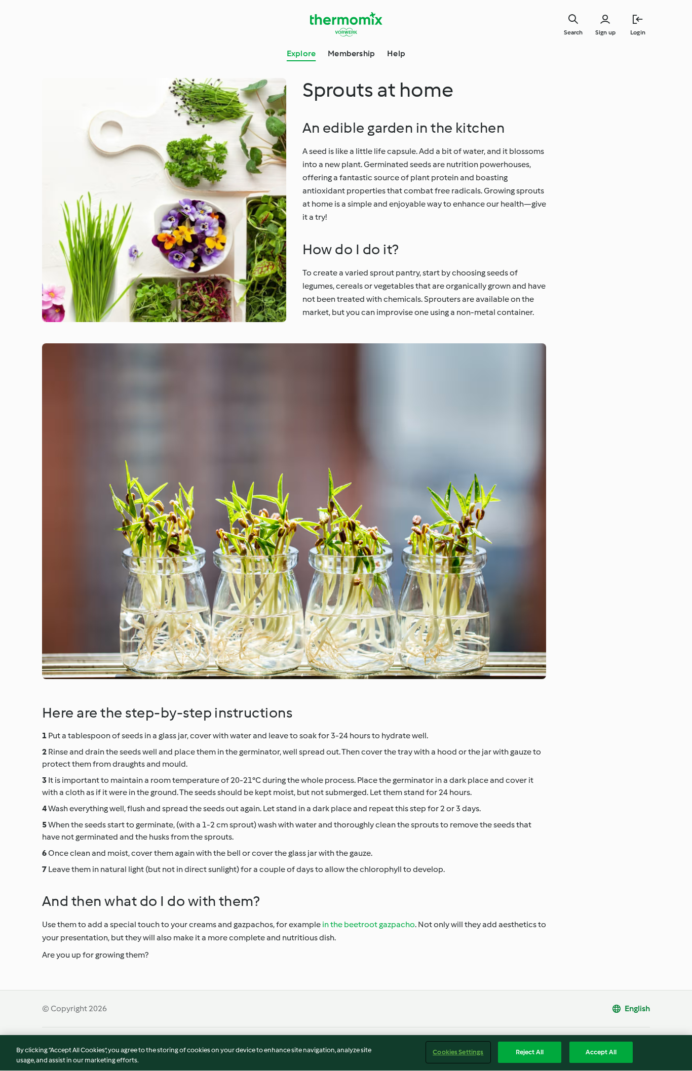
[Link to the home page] (346, 24)
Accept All (601, 1052)
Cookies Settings (458, 1052)
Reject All (530, 1052)
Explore (301, 53)
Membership (351, 53)
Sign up (605, 32)
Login (637, 32)
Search (573, 32)
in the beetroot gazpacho (368, 924)
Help (396, 53)
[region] (346, 1053)
